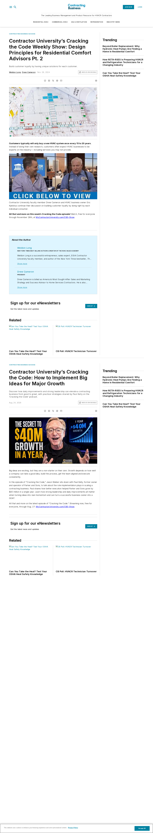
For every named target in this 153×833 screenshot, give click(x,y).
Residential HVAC (40, 22)
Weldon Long (15, 72)
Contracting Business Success (22, 34)
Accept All (142, 828)
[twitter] (53, 80)
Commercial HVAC (60, 22)
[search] (15, 7)
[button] (10, 7)
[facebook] (45, 80)
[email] (61, 80)
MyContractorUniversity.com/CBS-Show (55, 507)
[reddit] (57, 80)
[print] (96, 80)
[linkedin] (49, 80)
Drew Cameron (29, 72)
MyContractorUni (44, 217)
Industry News (113, 22)
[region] (76, 828)
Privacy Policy (73, 828)
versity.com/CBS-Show (63, 217)
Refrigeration (97, 22)
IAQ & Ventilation (79, 22)
